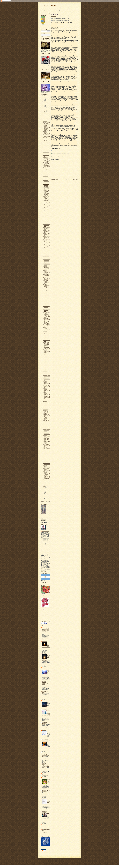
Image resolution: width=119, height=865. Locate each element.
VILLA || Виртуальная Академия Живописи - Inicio (46, 379)
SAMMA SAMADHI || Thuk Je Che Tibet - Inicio (46, 345)
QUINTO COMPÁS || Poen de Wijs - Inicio (46, 421)
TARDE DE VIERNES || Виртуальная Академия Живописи (46, 449)
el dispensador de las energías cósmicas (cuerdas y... (46, 116)
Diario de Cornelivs (45, 653)
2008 (43, 499)
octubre (44, 110)
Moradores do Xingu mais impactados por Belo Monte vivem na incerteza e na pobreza (46, 755)
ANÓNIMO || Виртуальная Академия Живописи (46, 150)
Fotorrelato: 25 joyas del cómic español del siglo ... (46, 203)
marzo (44, 486)
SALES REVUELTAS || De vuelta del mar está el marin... (46, 316)
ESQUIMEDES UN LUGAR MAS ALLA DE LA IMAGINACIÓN (46, 740)
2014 (43, 492)
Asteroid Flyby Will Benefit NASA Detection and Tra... (46, 169)
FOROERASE (44, 709)
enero (44, 488)
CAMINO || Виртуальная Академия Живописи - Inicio (46, 357)
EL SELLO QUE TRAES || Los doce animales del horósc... (46, 430)
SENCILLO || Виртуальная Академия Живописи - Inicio (46, 394)
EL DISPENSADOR (48, 6)
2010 (43, 497)
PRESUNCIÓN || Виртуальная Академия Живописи (46, 143)
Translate (48, 36)
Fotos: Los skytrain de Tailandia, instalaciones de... (46, 257)
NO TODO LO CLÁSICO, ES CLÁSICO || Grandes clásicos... (46, 313)
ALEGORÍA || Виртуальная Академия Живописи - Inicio (46, 365)
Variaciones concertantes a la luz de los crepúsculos (48, 801)
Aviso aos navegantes (45, 791)
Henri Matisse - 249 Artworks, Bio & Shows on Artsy (45, 411)
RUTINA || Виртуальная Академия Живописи (46, 397)
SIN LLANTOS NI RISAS (48, 743)
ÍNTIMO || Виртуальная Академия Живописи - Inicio (46, 369)
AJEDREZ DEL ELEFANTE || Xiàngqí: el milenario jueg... (46, 427)
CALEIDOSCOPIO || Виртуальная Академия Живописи (46, 469)
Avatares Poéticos (45, 773)
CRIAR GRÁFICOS (48, 732)
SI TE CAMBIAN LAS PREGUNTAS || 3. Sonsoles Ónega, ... (46, 194)
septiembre (44, 111)
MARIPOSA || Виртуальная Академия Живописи (46, 458)
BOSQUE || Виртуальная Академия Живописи (46, 355)
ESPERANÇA (48, 780)
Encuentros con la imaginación (45, 723)
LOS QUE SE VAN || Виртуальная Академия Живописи (46, 452)
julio (43, 113)
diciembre (44, 107)
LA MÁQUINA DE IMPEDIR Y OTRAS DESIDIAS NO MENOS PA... (46, 177)
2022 (43, 100)
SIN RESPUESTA (45, 409)
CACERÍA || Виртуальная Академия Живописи (46, 141)
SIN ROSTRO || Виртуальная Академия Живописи (46, 146)
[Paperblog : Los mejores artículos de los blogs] (44, 623)
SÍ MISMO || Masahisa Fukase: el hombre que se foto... (46, 332)
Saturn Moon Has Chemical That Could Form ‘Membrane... (46, 160)
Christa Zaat (53, 16)
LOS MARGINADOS (45, 627)
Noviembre (43, 693)
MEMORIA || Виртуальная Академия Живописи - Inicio (46, 361)
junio (43, 482)
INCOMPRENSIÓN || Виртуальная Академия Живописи (46, 455)
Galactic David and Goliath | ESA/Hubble (46, 158)
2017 (43, 106)
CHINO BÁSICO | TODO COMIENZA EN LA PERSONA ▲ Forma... (46, 433)
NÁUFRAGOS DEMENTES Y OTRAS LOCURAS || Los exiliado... (46, 272)
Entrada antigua (75, 179)
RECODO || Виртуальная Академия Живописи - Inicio (46, 376)
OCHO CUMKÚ (45, 171)
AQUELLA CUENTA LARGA (46, 336)
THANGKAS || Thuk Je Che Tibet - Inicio (46, 343)
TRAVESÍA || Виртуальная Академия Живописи (46, 399)
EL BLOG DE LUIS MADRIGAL (45, 682)
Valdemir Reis (44, 730)
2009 (43, 498)
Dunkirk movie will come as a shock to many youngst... (46, 439)
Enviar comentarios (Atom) (60, 181)
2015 (43, 491)
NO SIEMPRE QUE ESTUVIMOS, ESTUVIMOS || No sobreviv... (46, 282)
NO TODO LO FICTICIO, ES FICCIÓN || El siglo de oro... (46, 325)
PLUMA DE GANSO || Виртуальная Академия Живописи (46, 472)
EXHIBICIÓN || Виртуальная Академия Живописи (46, 126)
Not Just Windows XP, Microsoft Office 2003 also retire (45, 766)
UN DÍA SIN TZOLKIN (46, 424)
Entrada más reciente (54, 179)
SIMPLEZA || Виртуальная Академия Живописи (46, 350)
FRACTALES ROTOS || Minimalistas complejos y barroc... (46, 322)
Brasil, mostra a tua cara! (46, 790)
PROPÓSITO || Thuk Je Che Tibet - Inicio (46, 406)
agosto (44, 112)
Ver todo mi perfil (43, 571)
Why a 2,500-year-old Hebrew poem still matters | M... (46, 153)
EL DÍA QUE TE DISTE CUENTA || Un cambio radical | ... (46, 264)
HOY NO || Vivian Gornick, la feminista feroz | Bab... (46, 319)
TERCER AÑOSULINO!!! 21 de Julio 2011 (48, 815)
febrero (44, 487)
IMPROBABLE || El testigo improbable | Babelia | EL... (46, 200)
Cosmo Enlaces (44, 832)
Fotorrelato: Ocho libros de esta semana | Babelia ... (46, 288)
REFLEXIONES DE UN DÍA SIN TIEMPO (46, 478)
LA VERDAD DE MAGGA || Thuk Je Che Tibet (46, 418)
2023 (43, 99)
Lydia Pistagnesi (44, 798)
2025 (43, 96)
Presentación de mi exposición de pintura (45, 775)
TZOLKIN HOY (45, 121)
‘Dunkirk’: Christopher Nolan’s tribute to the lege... (46, 445)
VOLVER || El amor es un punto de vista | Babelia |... (46, 275)
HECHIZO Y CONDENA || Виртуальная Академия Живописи (46, 123)
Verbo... (43, 824)
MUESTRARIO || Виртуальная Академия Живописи (46, 129)
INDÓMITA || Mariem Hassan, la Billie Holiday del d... (46, 185)
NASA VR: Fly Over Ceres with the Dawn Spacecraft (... (46, 163)
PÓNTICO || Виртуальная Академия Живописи (46, 353)
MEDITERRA (44, 827)
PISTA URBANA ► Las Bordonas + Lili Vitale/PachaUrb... (46, 174)
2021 (43, 101)
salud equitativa (45, 531)
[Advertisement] (60, 170)
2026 (43, 95)
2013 (43, 493)
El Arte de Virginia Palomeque (45, 701)
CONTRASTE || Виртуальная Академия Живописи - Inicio (46, 383)
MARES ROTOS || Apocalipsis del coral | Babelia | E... (46, 285)
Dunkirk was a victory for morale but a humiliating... (46, 442)
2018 (43, 105)
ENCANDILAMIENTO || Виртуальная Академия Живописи (46, 135)
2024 (43, 98)
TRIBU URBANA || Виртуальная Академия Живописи (46, 475)
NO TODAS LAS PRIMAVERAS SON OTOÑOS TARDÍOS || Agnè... (46, 181)
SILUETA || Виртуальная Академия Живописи (46, 464)
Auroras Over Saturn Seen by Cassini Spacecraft (46, 166)
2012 (43, 494)
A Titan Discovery (45, 167)
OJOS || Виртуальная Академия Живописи (46, 461)
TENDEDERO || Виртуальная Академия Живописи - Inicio (46, 372)
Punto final (43, 724)
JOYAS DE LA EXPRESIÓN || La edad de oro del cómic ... (46, 329)
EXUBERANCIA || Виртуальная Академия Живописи (46, 138)
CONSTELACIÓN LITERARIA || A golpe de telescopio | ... (46, 278)
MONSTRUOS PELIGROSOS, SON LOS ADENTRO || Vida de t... (46, 268)
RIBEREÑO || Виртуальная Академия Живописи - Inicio (46, 390)
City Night (48, 702)
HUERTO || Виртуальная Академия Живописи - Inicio (46, 386)
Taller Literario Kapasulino (44, 812)
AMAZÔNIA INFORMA (46, 752)
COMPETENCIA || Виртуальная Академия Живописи (46, 132)
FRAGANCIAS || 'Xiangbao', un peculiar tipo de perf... (46, 436)
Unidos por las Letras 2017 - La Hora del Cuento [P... (46, 188)
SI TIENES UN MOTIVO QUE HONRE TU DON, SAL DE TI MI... (46, 261)
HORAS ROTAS (44, 641)
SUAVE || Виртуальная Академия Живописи (46, 348)
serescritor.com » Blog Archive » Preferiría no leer (46, 415)
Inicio (66, 179)
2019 (43, 104)
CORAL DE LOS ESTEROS (44, 764)
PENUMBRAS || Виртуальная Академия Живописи (46, 466)
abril (43, 485)
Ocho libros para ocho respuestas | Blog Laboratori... (46, 197)
